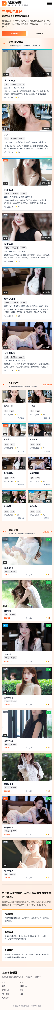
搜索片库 (23, 986)
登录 (22, 990)
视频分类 (5, 990)
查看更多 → (47, 384)
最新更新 (5, 997)
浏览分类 (39, 33)
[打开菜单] (49, 3)
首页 (4, 986)
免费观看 (14, 33)
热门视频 (5, 994)
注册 (22, 994)
